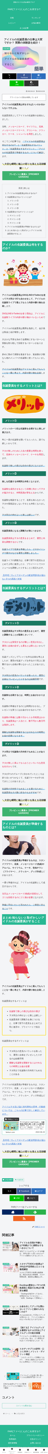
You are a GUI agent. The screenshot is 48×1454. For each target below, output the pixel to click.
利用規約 (12, 1439)
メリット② (14, 204)
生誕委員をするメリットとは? (19, 197)
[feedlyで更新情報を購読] (35, 1212)
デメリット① (15, 216)
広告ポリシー (35, 1439)
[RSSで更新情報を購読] (24, 1218)
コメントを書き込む (24, 1406)
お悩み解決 (9, 1180)
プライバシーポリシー (35, 1435)
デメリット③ (15, 223)
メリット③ (14, 208)
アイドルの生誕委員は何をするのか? (22, 193)
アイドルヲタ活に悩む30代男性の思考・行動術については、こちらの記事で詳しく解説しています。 (23, 1110)
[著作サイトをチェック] (13, 1212)
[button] (31, 83)
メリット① (14, 201)
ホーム (12, 1435)
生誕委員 (20, 1180)
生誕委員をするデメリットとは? (20, 212)
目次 (21, 188)
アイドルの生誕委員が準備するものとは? (24, 227)
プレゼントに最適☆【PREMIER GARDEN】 (24, 175)
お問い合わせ (35, 1443)
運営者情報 (12, 1443)
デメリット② (15, 219)
